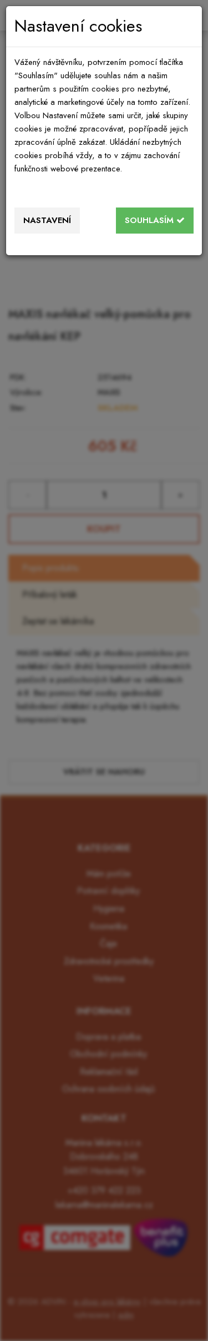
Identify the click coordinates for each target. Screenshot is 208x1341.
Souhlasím (150, 220)
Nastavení (47, 220)
